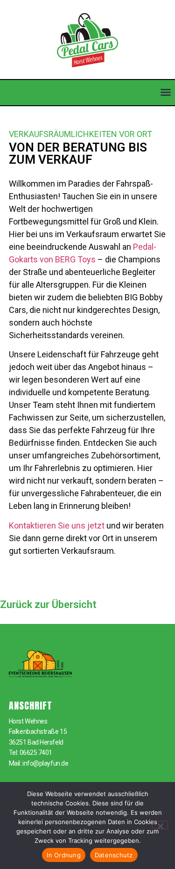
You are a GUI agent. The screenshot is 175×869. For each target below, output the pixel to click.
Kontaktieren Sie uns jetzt (57, 525)
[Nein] (160, 825)
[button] (165, 92)
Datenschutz (114, 855)
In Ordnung (64, 855)
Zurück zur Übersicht (48, 604)
